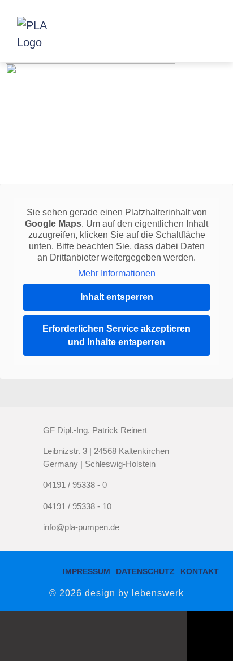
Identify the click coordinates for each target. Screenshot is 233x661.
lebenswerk (158, 593)
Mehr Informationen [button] (117, 273)
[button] (203, 31)
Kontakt (199, 571)
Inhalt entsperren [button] (116, 297)
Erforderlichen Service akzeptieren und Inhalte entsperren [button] (116, 335)
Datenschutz (145, 571)
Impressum (86, 571)
